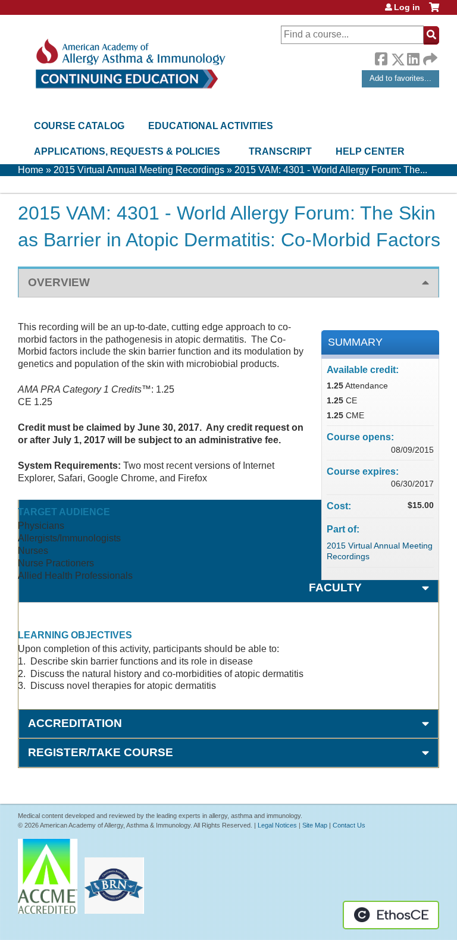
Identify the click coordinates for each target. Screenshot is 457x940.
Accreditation (75, 723)
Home (30, 170)
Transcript (280, 151)
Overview (59, 282)
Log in (407, 7)
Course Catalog (79, 126)
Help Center (370, 151)
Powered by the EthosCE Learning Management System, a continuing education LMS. (391, 915)
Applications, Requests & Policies (127, 151)
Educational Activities (210, 126)
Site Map (314, 825)
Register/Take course (100, 752)
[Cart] (434, 11)
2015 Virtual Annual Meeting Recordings (139, 170)
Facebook (381, 57)
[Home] (129, 64)
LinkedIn (413, 57)
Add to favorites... (400, 78)
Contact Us (349, 825)
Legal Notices (277, 825)
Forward (429, 56)
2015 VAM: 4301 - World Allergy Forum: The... (330, 170)
